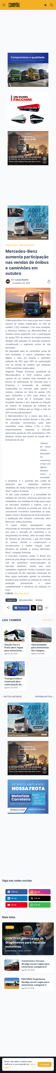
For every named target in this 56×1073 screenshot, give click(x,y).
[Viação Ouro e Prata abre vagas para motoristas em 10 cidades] (14, 634)
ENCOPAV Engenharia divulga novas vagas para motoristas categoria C (35, 982)
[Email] (40, 608)
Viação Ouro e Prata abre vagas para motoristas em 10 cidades (13, 647)
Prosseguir (44, 1064)
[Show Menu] (4, 4)
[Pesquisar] (51, 4)
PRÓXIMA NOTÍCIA (43, 696)
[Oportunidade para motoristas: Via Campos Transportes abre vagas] (41, 634)
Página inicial (11, 245)
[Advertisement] (28, 31)
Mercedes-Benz (26, 245)
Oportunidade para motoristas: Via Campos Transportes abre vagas (40, 647)
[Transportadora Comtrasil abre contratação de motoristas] (14, 668)
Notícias (39, 600)
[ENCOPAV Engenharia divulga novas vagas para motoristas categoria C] (11, 983)
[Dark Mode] (45, 4)
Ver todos (47, 620)
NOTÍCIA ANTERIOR (13, 696)
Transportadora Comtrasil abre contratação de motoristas (13, 681)
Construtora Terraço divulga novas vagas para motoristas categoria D (35, 964)
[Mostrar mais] (46, 608)
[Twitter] (33, 608)
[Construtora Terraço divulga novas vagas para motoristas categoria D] (11, 965)
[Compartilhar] (48, 281)
